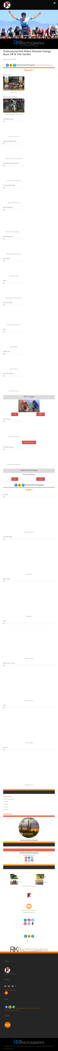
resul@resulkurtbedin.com (11, 973)
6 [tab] (33, 35)
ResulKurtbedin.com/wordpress (12, 1010)
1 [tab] (24, 35)
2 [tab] (26, 35)
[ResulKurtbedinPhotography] (7, 4)
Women (40, 414)
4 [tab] (29, 35)
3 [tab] (28, 35)
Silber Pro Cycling (29, 442)
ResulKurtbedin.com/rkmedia (33, 1008)
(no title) (5, 801)
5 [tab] (31, 35)
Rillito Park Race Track (8, 799)
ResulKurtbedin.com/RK (20, 1008)
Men (15, 414)
